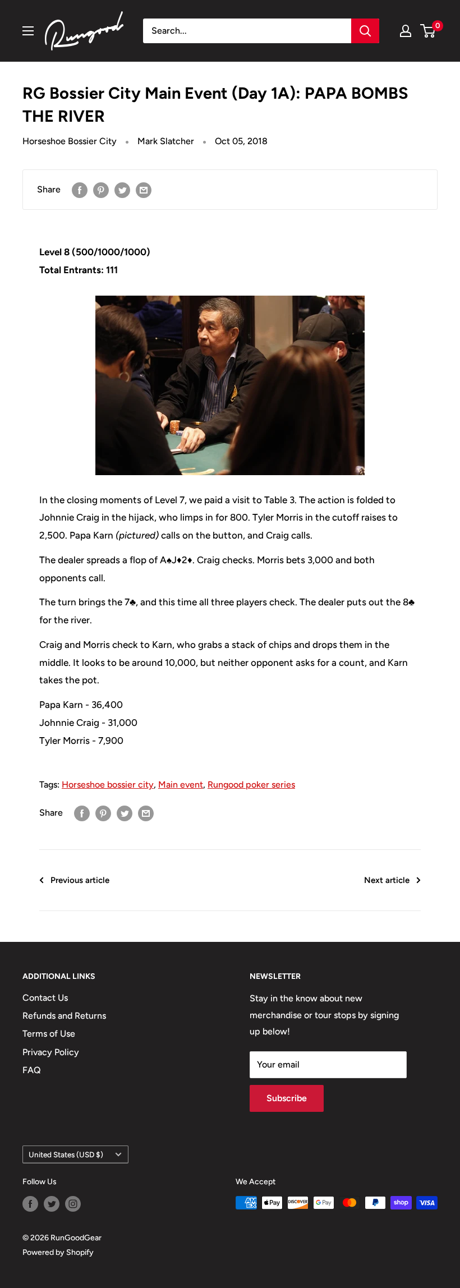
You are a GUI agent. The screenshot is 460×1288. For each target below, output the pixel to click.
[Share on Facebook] (80, 189)
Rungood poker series (251, 784)
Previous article (79, 880)
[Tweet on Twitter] (122, 189)
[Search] (365, 31)
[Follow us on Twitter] (51, 1204)
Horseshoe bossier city (108, 784)
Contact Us (45, 997)
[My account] (405, 31)
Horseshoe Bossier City (69, 141)
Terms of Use (48, 1033)
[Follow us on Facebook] (30, 1204)
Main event (180, 784)
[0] (428, 31)
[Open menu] (28, 30)
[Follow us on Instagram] (73, 1204)
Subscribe (286, 1098)
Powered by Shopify (58, 1252)
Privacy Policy (50, 1052)
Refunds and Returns (64, 1015)
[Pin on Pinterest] (101, 189)
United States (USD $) (66, 1154)
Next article (387, 880)
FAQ (31, 1070)
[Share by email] (143, 189)
